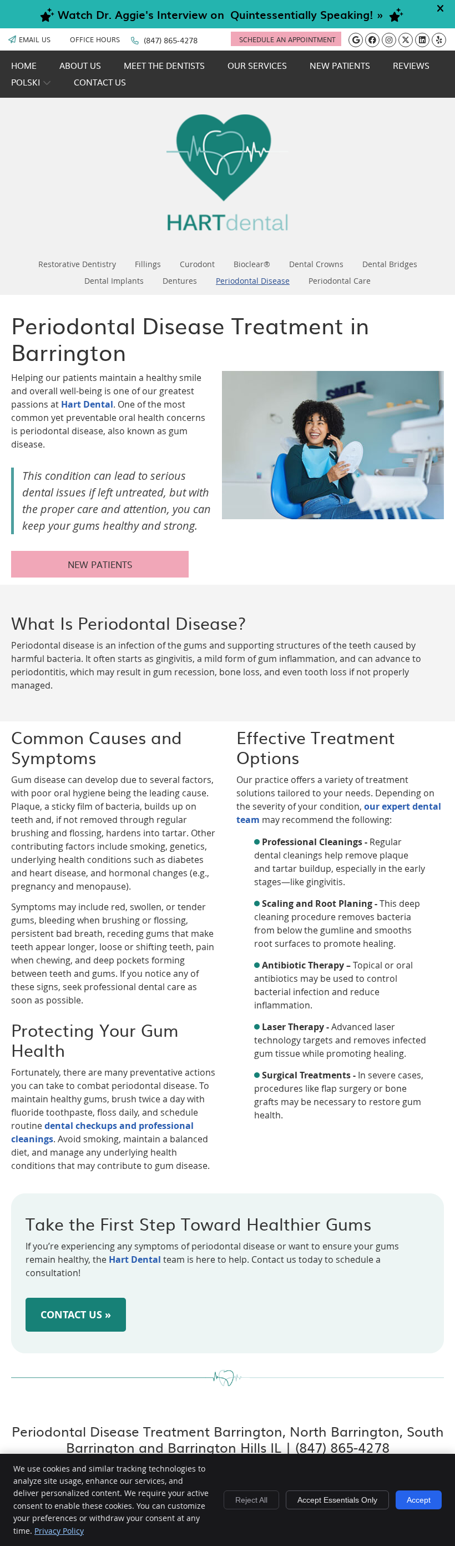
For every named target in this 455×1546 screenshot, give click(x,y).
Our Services (257, 65)
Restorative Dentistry (77, 264)
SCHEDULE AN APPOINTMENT (287, 39)
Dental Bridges (389, 264)
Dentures (180, 281)
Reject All (251, 1499)
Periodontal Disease (253, 281)
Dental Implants (114, 281)
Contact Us (100, 82)
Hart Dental (87, 404)
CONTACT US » (76, 1315)
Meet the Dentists (164, 65)
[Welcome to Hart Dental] (227, 227)
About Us (80, 65)
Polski (25, 82)
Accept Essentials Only (337, 1499)
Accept (419, 1499)
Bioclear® (252, 264)
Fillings (148, 264)
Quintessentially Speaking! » (306, 14)
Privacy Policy (59, 1530)
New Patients (340, 65)
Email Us (34, 39)
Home (24, 65)
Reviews (411, 65)
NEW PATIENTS (100, 564)
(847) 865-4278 (171, 40)
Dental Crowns (316, 264)
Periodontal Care (340, 281)
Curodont (197, 264)
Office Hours (95, 39)
